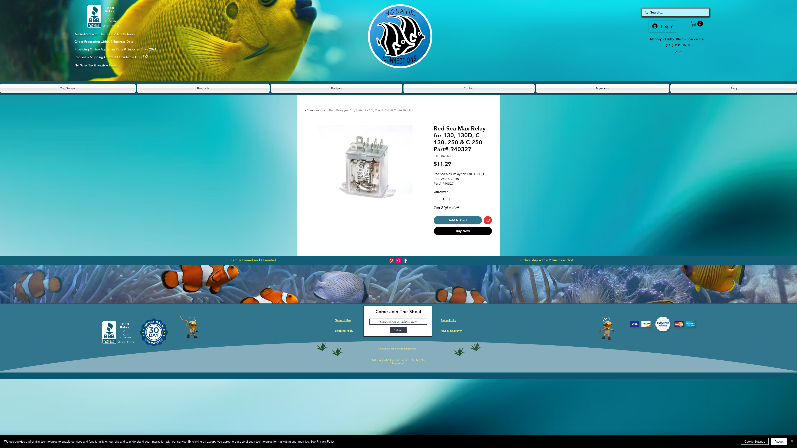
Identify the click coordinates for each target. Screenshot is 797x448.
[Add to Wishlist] (488, 220)
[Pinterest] (391, 260)
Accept (779, 441)
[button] (697, 24)
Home (309, 110)
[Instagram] (398, 260)
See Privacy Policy (322, 441)
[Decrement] (437, 199)
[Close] (792, 441)
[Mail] (145, 56)
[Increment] (449, 199)
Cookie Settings (754, 441)
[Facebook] (405, 260)
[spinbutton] (443, 199)
